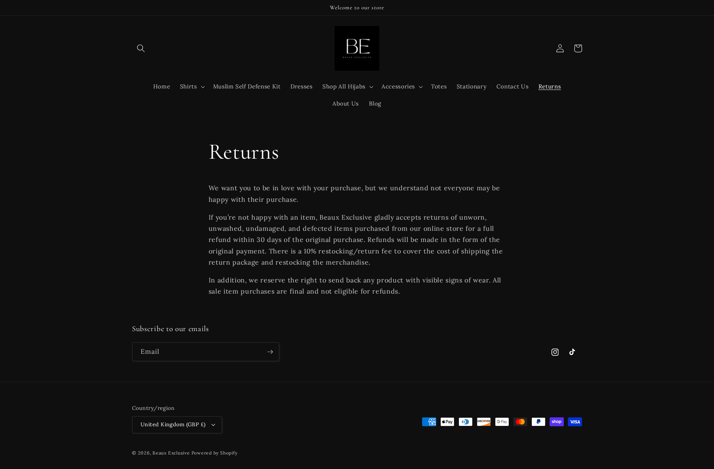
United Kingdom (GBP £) (173, 424)
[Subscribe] (270, 352)
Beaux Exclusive (171, 453)
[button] (141, 48)
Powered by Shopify (215, 453)
